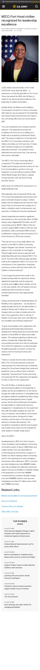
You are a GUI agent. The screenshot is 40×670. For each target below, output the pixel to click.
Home (9, 659)
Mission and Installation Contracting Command (19, 496)
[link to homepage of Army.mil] (20, 6)
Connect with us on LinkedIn (12, 506)
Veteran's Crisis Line (26, 664)
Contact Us (19, 659)
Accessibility (23, 661)
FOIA (33, 661)
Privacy (29, 659)
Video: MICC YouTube (9, 512)
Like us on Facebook (9, 501)
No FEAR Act (10, 664)
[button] (1, 4)
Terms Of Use (9, 661)
